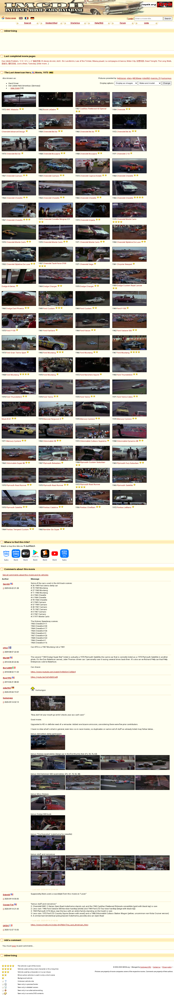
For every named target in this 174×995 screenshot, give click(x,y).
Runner (23, 485)
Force (59, 263)
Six (52, 529)
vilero (129, 78)
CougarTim (8, 905)
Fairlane (51, 330)
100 (124, 308)
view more (15, 88)
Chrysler (120, 264)
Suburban (101, 462)
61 (10, 419)
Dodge (4, 286)
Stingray (63, 219)
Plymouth (47, 463)
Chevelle (129, 176)
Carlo (134, 219)
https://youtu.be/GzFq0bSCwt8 (44, 677)
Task (54, 263)
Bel (53, 131)
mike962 (146, 78)
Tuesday (32, 63)
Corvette (55, 219)
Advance (14, 131)
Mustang (52, 352)
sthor (5, 648)
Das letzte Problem (10, 61)
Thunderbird (126, 375)
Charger (53, 286)
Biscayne (56, 154)
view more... (43, 63)
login (14, 946)
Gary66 (6, 584)
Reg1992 (7, 678)
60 (98, 108)
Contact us (156, 967)
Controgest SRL (145, 967)
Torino (18, 352)
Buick (45, 109)
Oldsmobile (48, 441)
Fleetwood (92, 108)
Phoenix (20, 308)
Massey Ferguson (51, 419)
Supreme (102, 441)
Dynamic (132, 441)
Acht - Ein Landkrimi (65, 61)
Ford (45, 308)
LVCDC (6, 925)
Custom (126, 285)
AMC (8, 109)
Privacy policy (167, 967)
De (134, 242)
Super (19, 463)
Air (56, 131)
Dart (14, 308)
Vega (91, 264)
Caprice (92, 176)
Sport (24, 352)
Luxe (138, 242)
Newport (128, 264)
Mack (4, 419)
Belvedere (56, 463)
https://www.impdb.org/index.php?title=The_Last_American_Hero (59, 925)
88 (137, 441)
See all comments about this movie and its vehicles (25, 575)
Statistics (75, 23)
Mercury (83, 419)
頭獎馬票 (140, 61)
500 (130, 330)
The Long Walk (164, 61)
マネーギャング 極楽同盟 (29, 61)
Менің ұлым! (98, 61)
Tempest (17, 529)
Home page (10, 18)
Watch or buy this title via (12, 546)
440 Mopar (136, 78)
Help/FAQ (99, 23)
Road (17, 485)
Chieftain (91, 507)
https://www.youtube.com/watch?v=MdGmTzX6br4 (53, 672)
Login (130, 18)
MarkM (6, 658)
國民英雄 (12, 63)
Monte (128, 219)
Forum (123, 23)
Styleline (129, 242)
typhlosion (121, 78)
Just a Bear (22, 63)
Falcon (87, 330)
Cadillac (84, 108)
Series (12, 286)
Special (103, 108)
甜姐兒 (4, 63)
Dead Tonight (151, 61)
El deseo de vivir (48, 61)
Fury (127, 463)
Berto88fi (7, 668)
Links (146, 23)
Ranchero (88, 375)
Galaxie (124, 330)
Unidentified (51, 23)
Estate (98, 176)
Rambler (46, 529)
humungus (166, 78)
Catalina (54, 507)
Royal (133, 285)
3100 (64, 263)
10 (128, 154)
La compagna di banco (115, 61)
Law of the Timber (83, 61)
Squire (96, 375)
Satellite (129, 485)
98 (55, 441)
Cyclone (91, 419)
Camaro (18, 176)
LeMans (127, 507)
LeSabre (52, 109)
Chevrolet (121, 109)
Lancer (139, 285)
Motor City (131, 61)
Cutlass (94, 441)
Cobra (130, 397)
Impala (92, 220)
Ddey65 (6, 894)
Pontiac (46, 507)
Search (27, 23)
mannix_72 (155, 78)
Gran (13, 352)
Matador (15, 109)
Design (22, 131)
